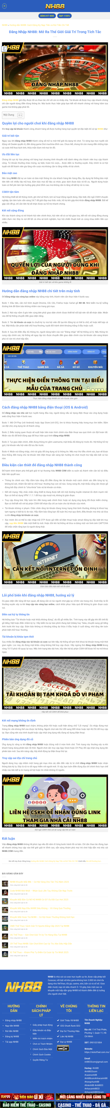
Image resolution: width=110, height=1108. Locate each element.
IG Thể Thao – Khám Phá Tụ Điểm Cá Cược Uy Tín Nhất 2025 (39, 952)
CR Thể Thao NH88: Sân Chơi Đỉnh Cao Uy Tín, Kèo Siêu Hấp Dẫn (41, 943)
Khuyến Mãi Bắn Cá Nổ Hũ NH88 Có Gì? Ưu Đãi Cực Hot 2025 (39, 899)
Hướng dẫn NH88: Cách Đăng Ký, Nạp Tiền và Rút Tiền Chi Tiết (39, 25)
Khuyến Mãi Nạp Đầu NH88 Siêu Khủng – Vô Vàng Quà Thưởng (40, 908)
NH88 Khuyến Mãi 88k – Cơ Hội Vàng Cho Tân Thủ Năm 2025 (39, 882)
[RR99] (27, 1096)
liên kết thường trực (93, 861)
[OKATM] (83, 1096)
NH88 (4, 25)
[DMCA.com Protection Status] (63, 1047)
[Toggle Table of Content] (18, 115)
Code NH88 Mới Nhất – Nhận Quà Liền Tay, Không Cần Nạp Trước (41, 890)
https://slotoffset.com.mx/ (97, 1052)
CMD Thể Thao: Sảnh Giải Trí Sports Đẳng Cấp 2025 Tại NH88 (39, 926)
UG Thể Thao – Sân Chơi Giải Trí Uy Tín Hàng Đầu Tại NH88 (38, 935)
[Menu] (4, 6)
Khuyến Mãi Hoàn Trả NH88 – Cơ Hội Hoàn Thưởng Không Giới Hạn (42, 917)
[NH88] (55, 6)
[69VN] (27, 1104)
